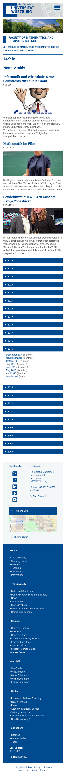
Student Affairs (19, 645)
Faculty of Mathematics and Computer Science (31, 39)
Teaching (16, 568)
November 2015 (14, 357)
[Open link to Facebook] (13, 493)
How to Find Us (19, 701)
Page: (13, 756)
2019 (10, 317)
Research (16, 564)
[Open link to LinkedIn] (13, 487)
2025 (10, 268)
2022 (10, 292)
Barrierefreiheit (39, 770)
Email (36, 490)
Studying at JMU (19, 561)
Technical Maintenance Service (27, 715)
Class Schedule (19, 675)
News (8, 50)
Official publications (21, 612)
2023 (10, 284)
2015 (10, 349)
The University (18, 557)
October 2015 (13, 361)
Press (14, 705)
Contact (37, 466)
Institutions (17, 571)
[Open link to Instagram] (13, 474)
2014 (10, 387)
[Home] (4, 47)
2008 (10, 435)
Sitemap (15, 735)
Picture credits (18, 738)
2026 (10, 260)
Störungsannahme (20, 712)
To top (14, 742)
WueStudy (16, 668)
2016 (10, 341)
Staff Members (19, 605)
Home (14, 550)
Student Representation (23, 648)
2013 (10, 395)
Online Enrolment (20, 678)
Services (15, 621)
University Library (20, 628)
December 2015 (14, 354)
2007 (10, 443)
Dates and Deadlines (22, 591)
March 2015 (12, 376)
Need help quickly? (20, 719)
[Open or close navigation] (57, 8)
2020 (10, 308)
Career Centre (18, 652)
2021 (10, 300)
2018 (10, 324)
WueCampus (18, 671)
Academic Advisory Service (25, 638)
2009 (10, 427)
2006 (10, 451)
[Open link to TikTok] (13, 480)
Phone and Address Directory (26, 698)
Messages (19, 50)
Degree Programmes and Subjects (29, 594)
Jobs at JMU (17, 601)
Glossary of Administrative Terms (28, 608)
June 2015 (11, 367)
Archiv (31, 50)
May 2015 (11, 370)
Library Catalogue (20, 682)
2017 (10, 333)
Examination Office (21, 642)
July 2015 (11, 364)
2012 (10, 403)
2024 (10, 276)
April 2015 (11, 373)
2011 (10, 411)
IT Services (17, 631)
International (17, 575)
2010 (10, 419)
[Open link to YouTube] (13, 500)
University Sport (19, 635)
